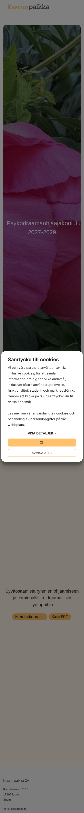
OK (42, 442)
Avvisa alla (42, 453)
